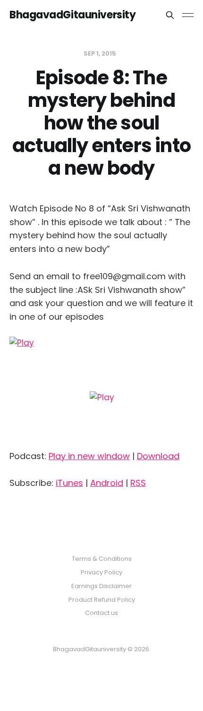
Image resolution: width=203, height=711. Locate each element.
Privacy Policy (101, 572)
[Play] (101, 390)
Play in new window (89, 456)
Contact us (101, 612)
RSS (138, 483)
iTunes (69, 483)
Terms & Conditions (102, 558)
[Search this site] (170, 15)
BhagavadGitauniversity (72, 15)
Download (158, 456)
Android (106, 483)
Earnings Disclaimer (101, 586)
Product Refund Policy (101, 599)
